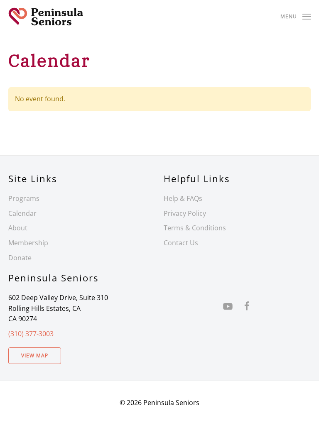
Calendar (22, 213)
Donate (20, 257)
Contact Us (181, 242)
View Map (34, 355)
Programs (23, 198)
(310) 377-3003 (31, 333)
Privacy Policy (185, 213)
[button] (295, 16)
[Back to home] (45, 16)
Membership (28, 242)
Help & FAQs (183, 198)
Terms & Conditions (195, 227)
